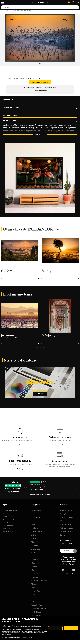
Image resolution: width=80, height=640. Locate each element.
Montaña (34, 587)
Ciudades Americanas (39, 580)
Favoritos (34, 521)
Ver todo (40, 348)
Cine (33, 598)
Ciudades (34, 528)
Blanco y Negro (36, 531)
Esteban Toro (5, 272)
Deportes (34, 545)
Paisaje (33, 538)
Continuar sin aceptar (55, 628)
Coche (33, 552)
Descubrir (40, 393)
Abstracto (34, 559)
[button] (2, 63)
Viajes (33, 542)
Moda (33, 524)
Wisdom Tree (47, 270)
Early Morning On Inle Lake (11, 335)
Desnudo (34, 573)
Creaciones (35, 577)
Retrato (34, 566)
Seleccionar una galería (40, 91)
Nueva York (35, 594)
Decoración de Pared (38, 609)
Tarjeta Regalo (36, 510)
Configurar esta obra (40, 82)
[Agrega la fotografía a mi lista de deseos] (14, 272)
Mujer (33, 563)
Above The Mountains (9, 270)
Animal (33, 535)
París (33, 601)
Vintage (34, 584)
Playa (33, 556)
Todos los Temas (37, 605)
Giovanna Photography (49, 337)
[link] (40, 2)
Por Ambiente (36, 616)
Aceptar (71, 628)
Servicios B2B (8, 532)
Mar (32, 570)
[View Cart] (77, 2)
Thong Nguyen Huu (7, 337)
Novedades (35, 514)
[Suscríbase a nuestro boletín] (75, 551)
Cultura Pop (35, 591)
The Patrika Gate (48, 335)
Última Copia (36, 517)
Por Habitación (36, 612)
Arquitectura (35, 549)
